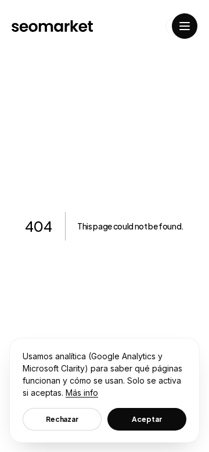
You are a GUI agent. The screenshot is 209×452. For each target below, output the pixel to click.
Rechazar (62, 419)
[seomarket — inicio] (52, 26)
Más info (82, 393)
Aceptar (146, 419)
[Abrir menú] (184, 26)
